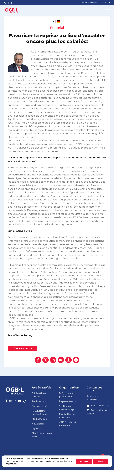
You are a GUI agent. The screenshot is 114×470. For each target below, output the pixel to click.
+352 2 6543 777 (100, 405)
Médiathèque (39, 419)
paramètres (13, 464)
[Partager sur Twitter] (45, 360)
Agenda (36, 428)
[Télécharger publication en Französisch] (54, 21)
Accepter (84, 461)
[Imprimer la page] (76, 360)
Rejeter (100, 461)
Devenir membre (88, 2)
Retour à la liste (24, 348)
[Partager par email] (61, 360)
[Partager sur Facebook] (38, 360)
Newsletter (38, 423)
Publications (39, 401)
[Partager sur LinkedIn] (53, 360)
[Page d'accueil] (14, 10)
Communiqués (40, 406)
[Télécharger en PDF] (68, 360)
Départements (67, 401)
